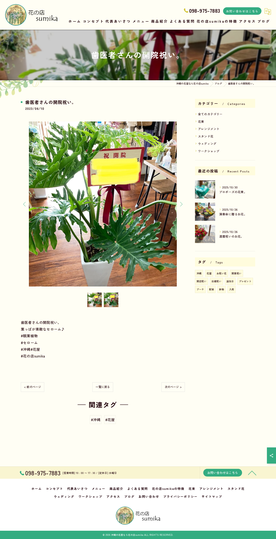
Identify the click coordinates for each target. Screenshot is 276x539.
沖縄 (199, 273)
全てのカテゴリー (210, 114)
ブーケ (200, 289)
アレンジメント (208, 129)
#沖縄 (96, 419)
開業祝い (236, 273)
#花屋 (110, 419)
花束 (201, 121)
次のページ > (173, 387)
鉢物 (221, 289)
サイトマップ (212, 496)
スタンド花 (205, 136)
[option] (103, 204)
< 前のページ (32, 387)
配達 (211, 289)
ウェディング (207, 143)
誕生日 (230, 281)
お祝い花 (221, 273)
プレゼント (245, 281)
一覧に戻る (103, 387)
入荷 (231, 289)
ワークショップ (208, 151)
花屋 (209, 273)
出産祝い (216, 281)
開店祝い (201, 281)
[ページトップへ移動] (252, 473)
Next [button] (181, 204)
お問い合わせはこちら (242, 11)
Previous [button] (25, 204)
